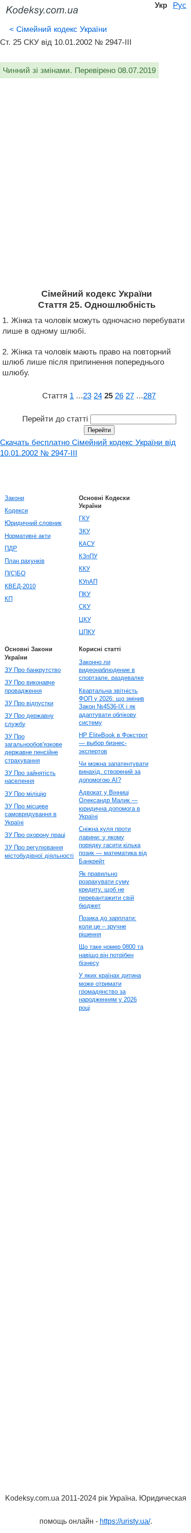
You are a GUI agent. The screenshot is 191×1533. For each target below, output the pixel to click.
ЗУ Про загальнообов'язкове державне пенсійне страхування (33, 748)
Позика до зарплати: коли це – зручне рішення (107, 926)
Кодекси (16, 510)
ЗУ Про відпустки (29, 703)
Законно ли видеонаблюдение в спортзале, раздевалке (111, 670)
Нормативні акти (28, 535)
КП (9, 598)
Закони (14, 498)
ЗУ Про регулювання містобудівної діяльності (39, 851)
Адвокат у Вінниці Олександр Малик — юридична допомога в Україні (109, 804)
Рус (179, 5)
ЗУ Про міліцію (25, 793)
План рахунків (25, 560)
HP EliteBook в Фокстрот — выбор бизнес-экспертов (113, 743)
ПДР (11, 548)
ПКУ (84, 594)
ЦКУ (85, 619)
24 (98, 395)
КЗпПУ (88, 556)
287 (149, 395)
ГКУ (84, 518)
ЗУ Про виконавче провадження (30, 686)
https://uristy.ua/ (125, 1521)
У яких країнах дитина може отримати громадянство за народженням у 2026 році (110, 991)
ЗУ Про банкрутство (33, 669)
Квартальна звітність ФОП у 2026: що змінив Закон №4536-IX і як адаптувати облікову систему (111, 706)
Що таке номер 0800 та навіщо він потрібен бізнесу (111, 954)
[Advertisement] (95, 188)
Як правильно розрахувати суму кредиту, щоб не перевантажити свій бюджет (106, 889)
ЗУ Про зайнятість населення (30, 777)
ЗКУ (84, 531)
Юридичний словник (33, 522)
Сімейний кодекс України (58, 29)
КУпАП (88, 581)
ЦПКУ (87, 632)
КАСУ (87, 543)
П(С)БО (15, 573)
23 (87, 395)
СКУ (84, 606)
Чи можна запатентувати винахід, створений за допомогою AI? (113, 771)
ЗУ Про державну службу (29, 719)
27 (130, 395)
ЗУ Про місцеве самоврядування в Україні (31, 814)
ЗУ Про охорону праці (35, 834)
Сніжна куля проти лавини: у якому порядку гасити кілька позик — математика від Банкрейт (113, 844)
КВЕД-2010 (20, 586)
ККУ (84, 568)
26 (119, 395)
